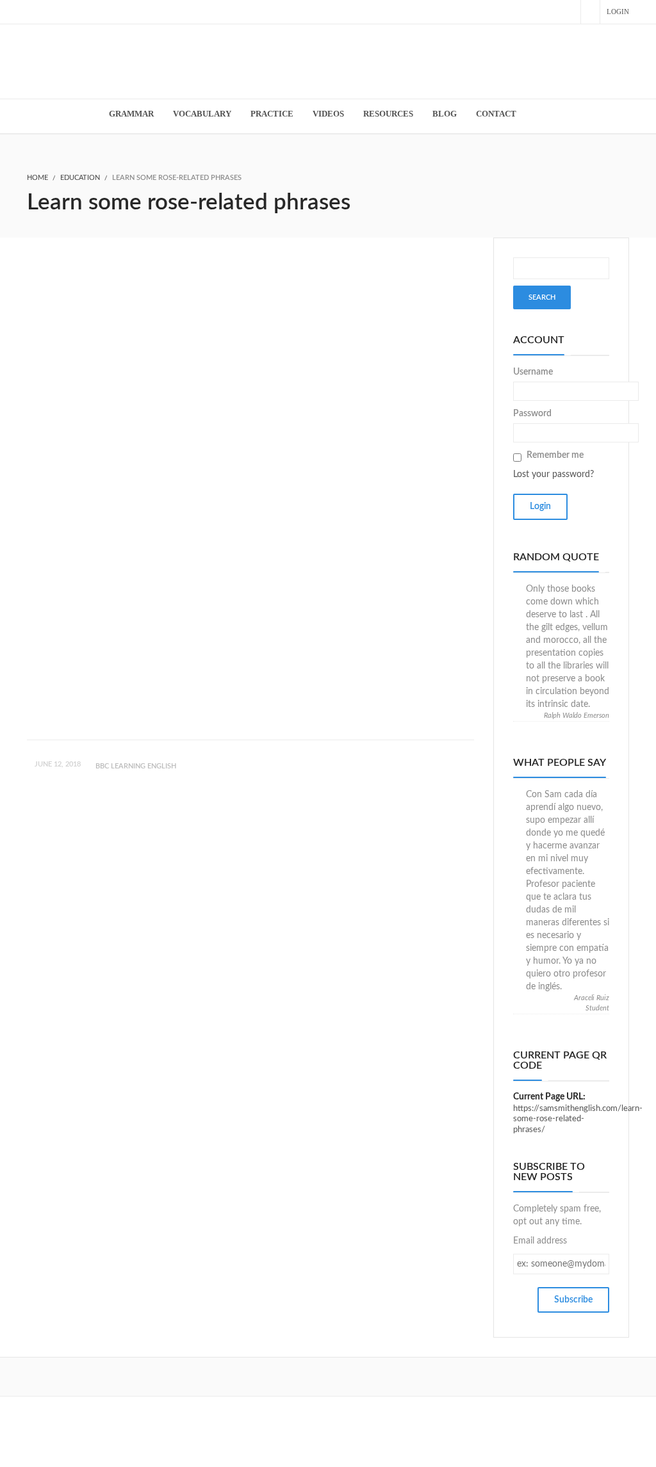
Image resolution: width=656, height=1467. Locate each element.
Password (532, 413)
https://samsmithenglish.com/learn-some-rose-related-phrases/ (578, 1119)
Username (533, 372)
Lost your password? (553, 474)
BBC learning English (135, 766)
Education (80, 177)
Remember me (555, 455)
